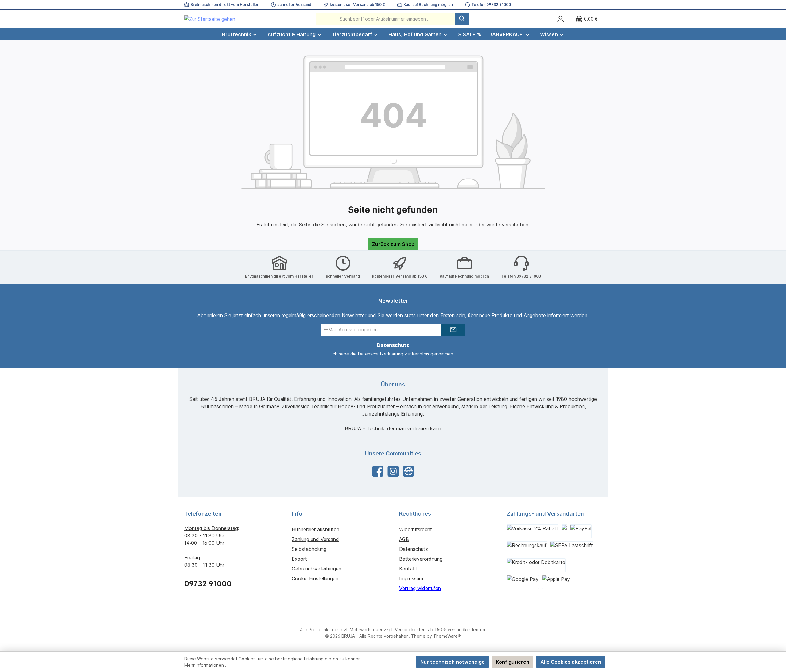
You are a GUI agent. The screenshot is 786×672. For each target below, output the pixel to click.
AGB (404, 539)
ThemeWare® (447, 636)
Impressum (411, 578)
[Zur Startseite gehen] (209, 19)
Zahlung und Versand (315, 539)
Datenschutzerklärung (380, 353)
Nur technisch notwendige (452, 662)
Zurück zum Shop (393, 244)
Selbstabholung (309, 549)
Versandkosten (410, 629)
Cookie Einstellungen (315, 578)
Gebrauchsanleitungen (316, 569)
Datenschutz (413, 549)
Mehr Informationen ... (206, 665)
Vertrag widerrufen (420, 588)
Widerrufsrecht (415, 529)
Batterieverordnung (420, 559)
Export (299, 559)
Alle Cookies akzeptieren (570, 662)
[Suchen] (462, 19)
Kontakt (408, 569)
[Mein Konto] (560, 19)
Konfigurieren (512, 662)
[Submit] (453, 330)
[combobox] (385, 19)
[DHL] (564, 531)
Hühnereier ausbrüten (315, 529)
